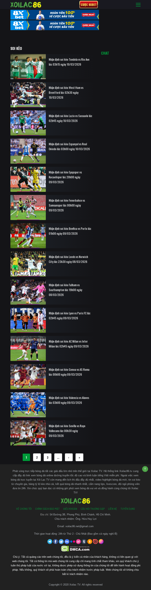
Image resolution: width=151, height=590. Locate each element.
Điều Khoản (70, 508)
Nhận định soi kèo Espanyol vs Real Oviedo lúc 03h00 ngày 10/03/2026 (69, 146)
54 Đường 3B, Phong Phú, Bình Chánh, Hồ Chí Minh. (80, 514)
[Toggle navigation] (138, 5)
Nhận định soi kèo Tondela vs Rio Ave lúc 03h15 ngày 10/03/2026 (69, 61)
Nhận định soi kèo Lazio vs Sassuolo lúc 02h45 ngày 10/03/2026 (70, 118)
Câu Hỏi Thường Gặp (93, 508)
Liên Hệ (112, 508)
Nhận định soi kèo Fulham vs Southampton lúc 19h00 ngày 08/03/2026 (65, 290)
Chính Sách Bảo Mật (47, 508)
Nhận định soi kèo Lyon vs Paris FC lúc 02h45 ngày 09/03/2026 (69, 315)
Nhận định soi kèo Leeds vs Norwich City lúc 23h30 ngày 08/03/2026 (68, 259)
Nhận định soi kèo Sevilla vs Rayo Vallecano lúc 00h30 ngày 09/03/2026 (67, 431)
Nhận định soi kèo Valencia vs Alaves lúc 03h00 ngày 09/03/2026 (69, 400)
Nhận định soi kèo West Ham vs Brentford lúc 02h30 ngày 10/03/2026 (66, 92)
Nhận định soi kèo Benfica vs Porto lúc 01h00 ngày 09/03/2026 (70, 230)
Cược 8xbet (89, 4)
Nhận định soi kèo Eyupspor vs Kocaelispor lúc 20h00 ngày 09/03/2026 (65, 177)
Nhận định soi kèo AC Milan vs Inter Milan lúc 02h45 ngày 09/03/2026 (69, 343)
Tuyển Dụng (128, 508)
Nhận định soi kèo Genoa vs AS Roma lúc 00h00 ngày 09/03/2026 (69, 371)
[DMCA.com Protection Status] (75, 548)
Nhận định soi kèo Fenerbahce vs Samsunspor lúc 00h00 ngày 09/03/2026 (67, 205)
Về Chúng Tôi (24, 508)
